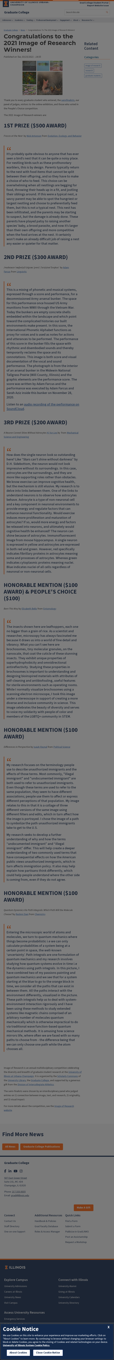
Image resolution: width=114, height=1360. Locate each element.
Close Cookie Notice (48, 1353)
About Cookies (18, 1353)
